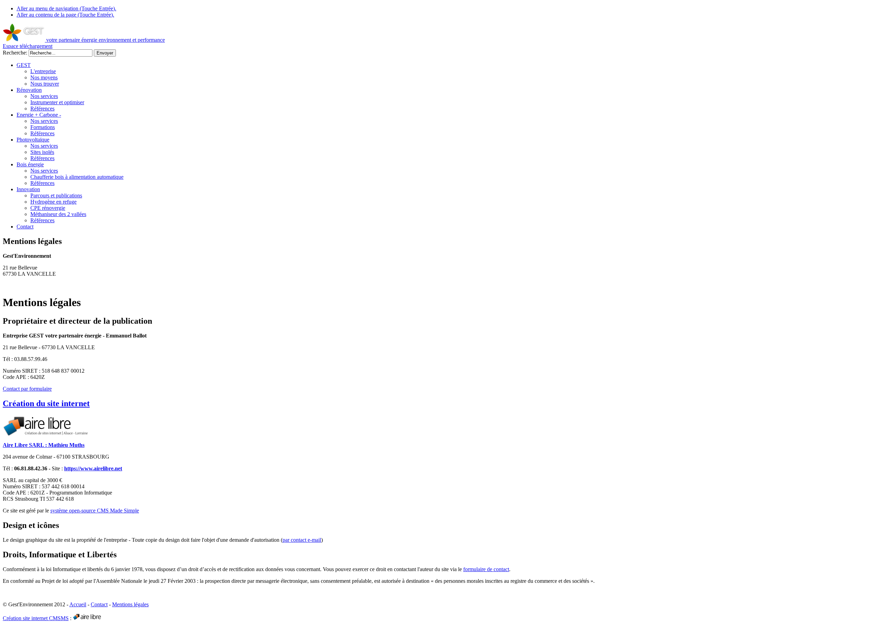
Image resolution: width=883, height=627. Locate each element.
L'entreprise (43, 71)
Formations (42, 127)
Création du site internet (46, 403)
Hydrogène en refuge (53, 202)
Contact (25, 226)
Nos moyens (44, 77)
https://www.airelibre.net (93, 468)
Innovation (28, 189)
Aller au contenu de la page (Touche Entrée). (65, 15)
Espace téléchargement (27, 46)
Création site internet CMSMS (36, 618)
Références (42, 108)
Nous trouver (44, 84)
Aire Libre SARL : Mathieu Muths (44, 445)
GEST (24, 65)
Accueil (77, 604)
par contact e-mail (301, 540)
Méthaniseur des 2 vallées (58, 214)
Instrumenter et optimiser (57, 102)
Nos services (44, 96)
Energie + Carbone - (39, 115)
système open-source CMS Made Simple (94, 510)
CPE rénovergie (47, 208)
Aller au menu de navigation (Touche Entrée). (66, 8)
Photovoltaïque (33, 140)
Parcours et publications (56, 195)
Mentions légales (130, 604)
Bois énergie (30, 164)
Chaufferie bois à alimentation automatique (76, 177)
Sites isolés (42, 152)
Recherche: (16, 53)
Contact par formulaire (27, 389)
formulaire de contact (486, 569)
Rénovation (29, 90)
